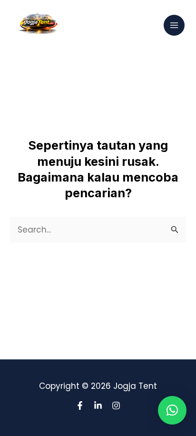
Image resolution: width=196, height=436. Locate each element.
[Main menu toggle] (174, 25)
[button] (172, 410)
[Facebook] (80, 405)
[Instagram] (116, 405)
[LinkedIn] (98, 405)
